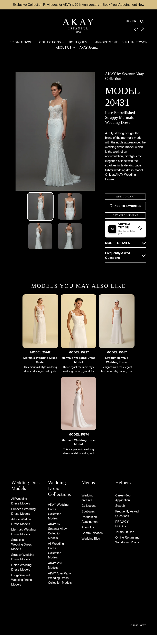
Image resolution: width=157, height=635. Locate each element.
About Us (88, 527)
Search (120, 505)
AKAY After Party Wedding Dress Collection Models (60, 578)
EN (134, 21)
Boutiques (88, 511)
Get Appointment (125, 215)
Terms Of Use (124, 532)
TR (127, 21)
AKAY (142, 625)
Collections (89, 505)
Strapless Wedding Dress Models (21, 544)
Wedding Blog (91, 538)
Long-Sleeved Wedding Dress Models (21, 579)
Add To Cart (125, 196)
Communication (92, 533)
